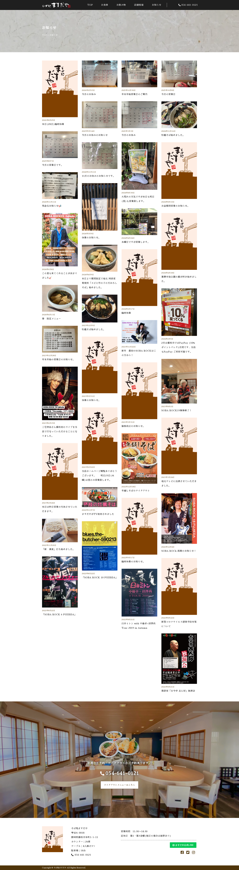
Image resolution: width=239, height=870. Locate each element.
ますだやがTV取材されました (98, 514)
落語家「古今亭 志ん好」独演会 (178, 691)
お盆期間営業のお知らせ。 (175, 206)
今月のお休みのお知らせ (95, 135)
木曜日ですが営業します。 (136, 242)
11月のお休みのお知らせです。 (98, 176)
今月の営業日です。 (52, 165)
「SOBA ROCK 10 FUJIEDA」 (100, 577)
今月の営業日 (168, 94)
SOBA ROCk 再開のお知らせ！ (178, 551)
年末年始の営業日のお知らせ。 (58, 359)
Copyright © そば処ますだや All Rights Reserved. (64, 868)
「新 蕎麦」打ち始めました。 (58, 549)
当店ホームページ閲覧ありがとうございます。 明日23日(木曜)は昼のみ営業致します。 (99, 475)
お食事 (104, 5)
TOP (90, 5)
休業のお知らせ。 (91, 238)
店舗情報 (139, 5)
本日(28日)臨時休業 (53, 124)
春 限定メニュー (51, 319)
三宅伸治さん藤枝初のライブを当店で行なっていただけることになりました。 (59, 431)
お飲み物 (121, 5)
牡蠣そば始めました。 (173, 135)
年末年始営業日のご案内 (134, 94)
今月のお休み (89, 94)
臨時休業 (126, 313)
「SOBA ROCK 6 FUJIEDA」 (59, 614)
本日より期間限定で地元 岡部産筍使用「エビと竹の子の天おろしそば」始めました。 (99, 283)
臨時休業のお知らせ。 (133, 562)
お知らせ (156, 5)
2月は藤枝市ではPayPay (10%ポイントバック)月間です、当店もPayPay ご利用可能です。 (178, 347)
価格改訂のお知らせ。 (133, 426)
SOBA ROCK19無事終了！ (176, 410)
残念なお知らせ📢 (51, 206)
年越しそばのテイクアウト (136, 491)
